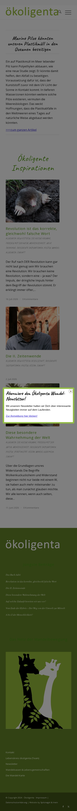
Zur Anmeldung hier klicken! (21, 415)
